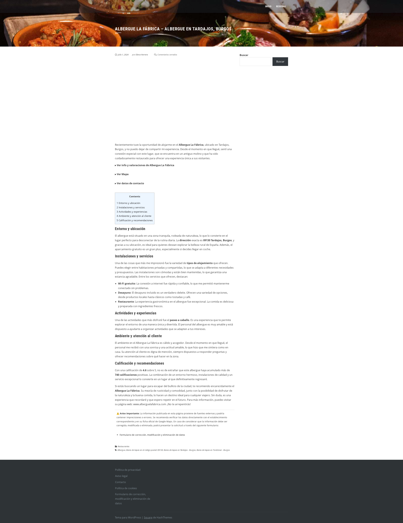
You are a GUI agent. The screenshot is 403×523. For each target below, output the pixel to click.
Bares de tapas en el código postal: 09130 (144, 450)
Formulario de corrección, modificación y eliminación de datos (152, 434)
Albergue (121, 450)
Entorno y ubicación (128, 203)
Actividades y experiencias (132, 211)
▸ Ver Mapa (122, 174)
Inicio (268, 6)
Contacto (120, 482)
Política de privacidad (127, 470)
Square (148, 517)
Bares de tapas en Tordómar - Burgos (213, 450)
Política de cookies (126, 488)
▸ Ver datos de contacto (129, 183)
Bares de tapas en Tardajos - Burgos (180, 450)
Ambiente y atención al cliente (134, 215)
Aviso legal (121, 476)
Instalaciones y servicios (131, 207)
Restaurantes (123, 446)
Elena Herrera (142, 54)
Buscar (244, 55)
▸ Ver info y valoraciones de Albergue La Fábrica (144, 165)
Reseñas (281, 6)
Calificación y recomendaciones (135, 220)
